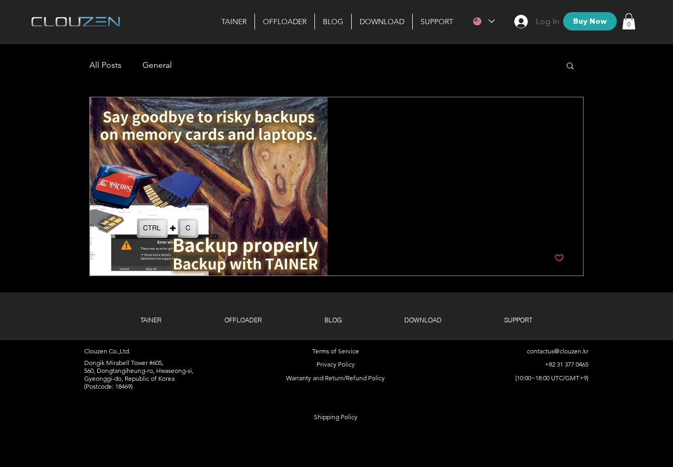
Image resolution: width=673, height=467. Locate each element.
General (157, 65)
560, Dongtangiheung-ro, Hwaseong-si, (138, 370)
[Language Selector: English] (484, 21)
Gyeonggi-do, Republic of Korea (129, 378)
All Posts (105, 65)
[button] (382, 21)
